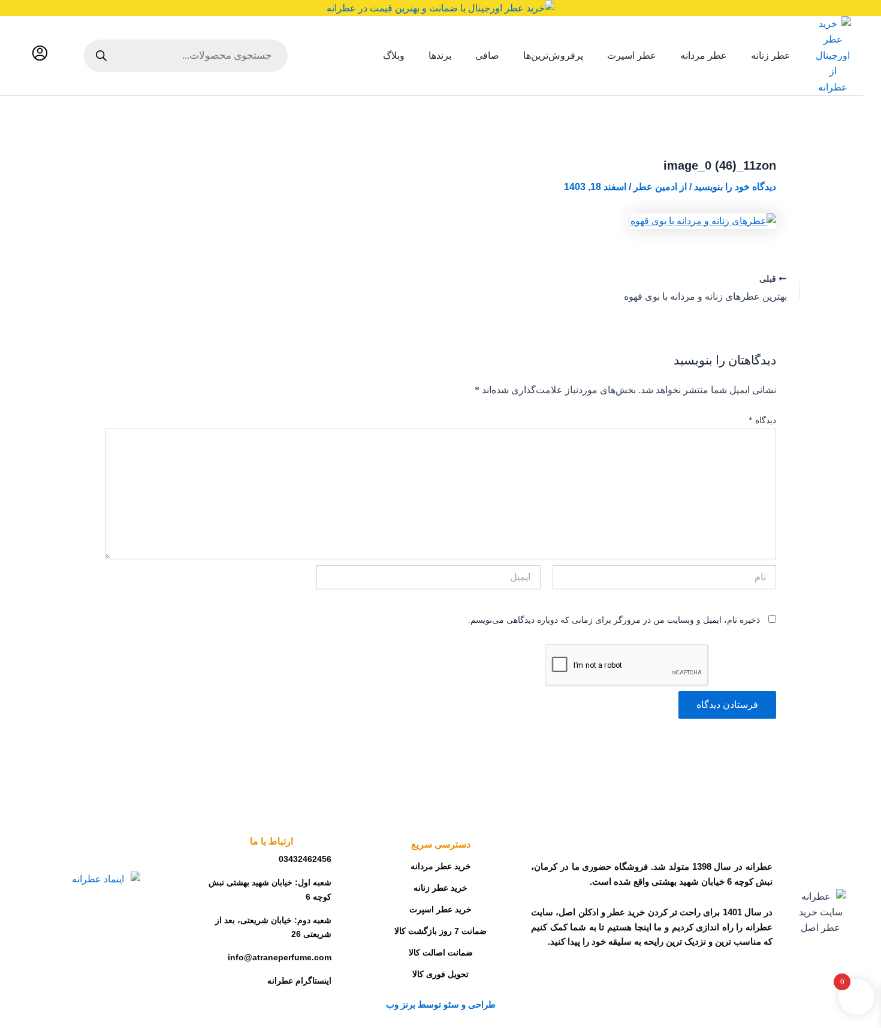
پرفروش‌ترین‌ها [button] (553, 55)
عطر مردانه (703, 55)
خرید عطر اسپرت (440, 909)
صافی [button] (487, 55)
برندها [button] (440, 55)
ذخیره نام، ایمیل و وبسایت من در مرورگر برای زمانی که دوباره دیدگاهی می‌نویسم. (614, 620)
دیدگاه (762, 420)
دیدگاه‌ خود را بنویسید (735, 187)
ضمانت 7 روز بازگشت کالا (440, 931)
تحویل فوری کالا (440, 974)
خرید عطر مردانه (441, 866)
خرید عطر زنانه (440, 888)
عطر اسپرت (631, 55)
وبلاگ (394, 55)
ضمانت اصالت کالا (441, 952)
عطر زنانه (771, 55)
